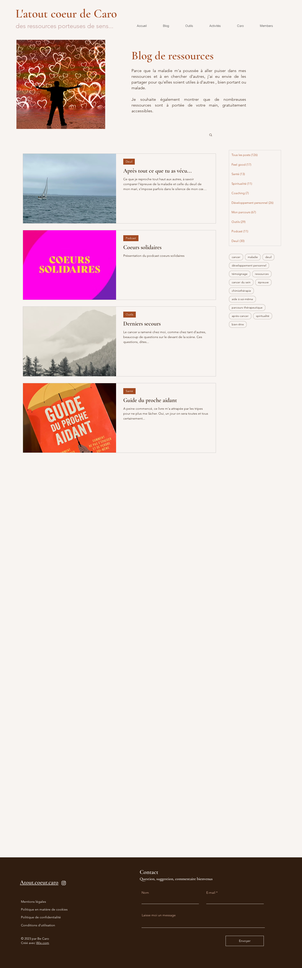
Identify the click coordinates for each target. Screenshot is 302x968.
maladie (253, 257)
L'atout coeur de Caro (68, 13)
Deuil (129, 161)
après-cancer (240, 316)
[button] (211, 135)
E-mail (210, 892)
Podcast (131, 238)
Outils (129, 314)
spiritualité (262, 316)
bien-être (238, 324)
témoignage (240, 274)
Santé (129, 391)
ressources (262, 274)
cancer (236, 257)
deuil (268, 257)
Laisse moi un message (159, 915)
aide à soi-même (242, 299)
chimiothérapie (241, 290)
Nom (145, 892)
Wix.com (42, 943)
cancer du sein (241, 282)
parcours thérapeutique (247, 307)
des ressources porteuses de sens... (64, 26)
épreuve (263, 282)
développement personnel (249, 265)
